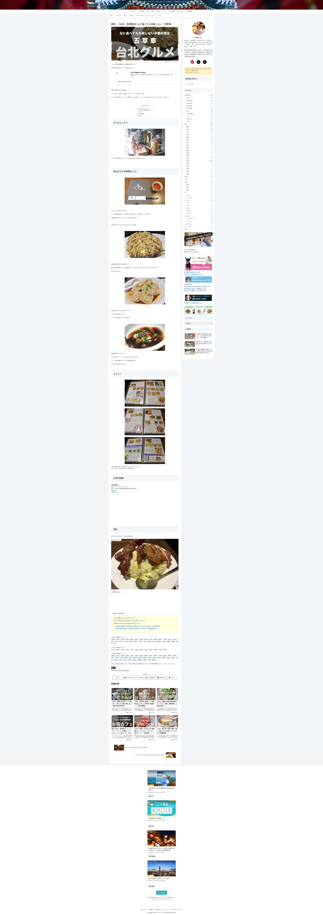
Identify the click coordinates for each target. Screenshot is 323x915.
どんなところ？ (142, 108)
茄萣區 (159, 657)
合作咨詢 (151, 909)
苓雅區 (146, 655)
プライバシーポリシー (176, 909)
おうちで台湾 (134, 620)
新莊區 (132, 639)
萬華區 (141, 649)
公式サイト (114, 492)
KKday (129, 623)
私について (144, 909)
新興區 (136, 655)
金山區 (154, 641)
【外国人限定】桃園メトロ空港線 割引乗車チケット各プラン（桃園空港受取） (136, 628)
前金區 (141, 655)
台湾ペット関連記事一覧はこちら (194, 274)
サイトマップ (165, 909)
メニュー (141, 111)
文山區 (146, 649)
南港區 (150, 649)
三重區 (117, 639)
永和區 (127, 639)
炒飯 (128, 670)
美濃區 (173, 657)
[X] (198, 62)
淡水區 (169, 639)
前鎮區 (150, 655)
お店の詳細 (141, 113)
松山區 (113, 649)
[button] (172, 678)
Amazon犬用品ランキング (192, 272)
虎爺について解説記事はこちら (194, 302)
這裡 (192, 70)
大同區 (136, 649)
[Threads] (205, 62)
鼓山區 (117, 655)
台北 (114, 667)
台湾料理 (115, 670)
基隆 (115, 643)
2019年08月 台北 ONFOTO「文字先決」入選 (198, 286)
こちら (123, 618)
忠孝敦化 (122, 670)
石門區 (149, 641)
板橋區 (113, 639)
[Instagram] (192, 62)
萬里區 (159, 641)
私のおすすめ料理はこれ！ (145, 110)
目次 (143, 105)
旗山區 (168, 657)
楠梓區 (127, 655)
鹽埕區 (113, 655)
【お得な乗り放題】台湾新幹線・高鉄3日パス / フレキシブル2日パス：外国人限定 (137, 626)
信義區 (117, 649)
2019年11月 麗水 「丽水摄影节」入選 (195, 288)
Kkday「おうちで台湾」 (192, 251)
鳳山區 (165, 655)
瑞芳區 (174, 639)
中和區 (122, 639)
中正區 (132, 649)
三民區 (132, 655)
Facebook (113, 490)
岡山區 (130, 657)
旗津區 (155, 655)
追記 (140, 115)
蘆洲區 (146, 639)
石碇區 (135, 641)
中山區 (127, 649)
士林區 (160, 649)
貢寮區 (173, 641)
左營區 (122, 655)
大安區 (122, 649)
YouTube (157, 909)
